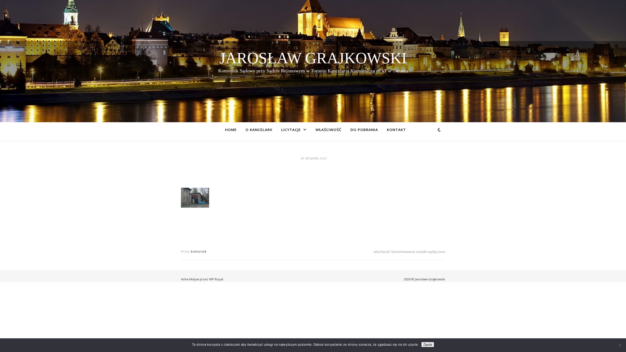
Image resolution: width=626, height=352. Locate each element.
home (231, 129)
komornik (198, 251)
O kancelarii (259, 129)
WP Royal (216, 279)
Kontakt (396, 129)
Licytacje (291, 129)
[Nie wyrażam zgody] (619, 345)
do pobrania (364, 129)
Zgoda (427, 344)
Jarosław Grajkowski (313, 58)
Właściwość (328, 129)
